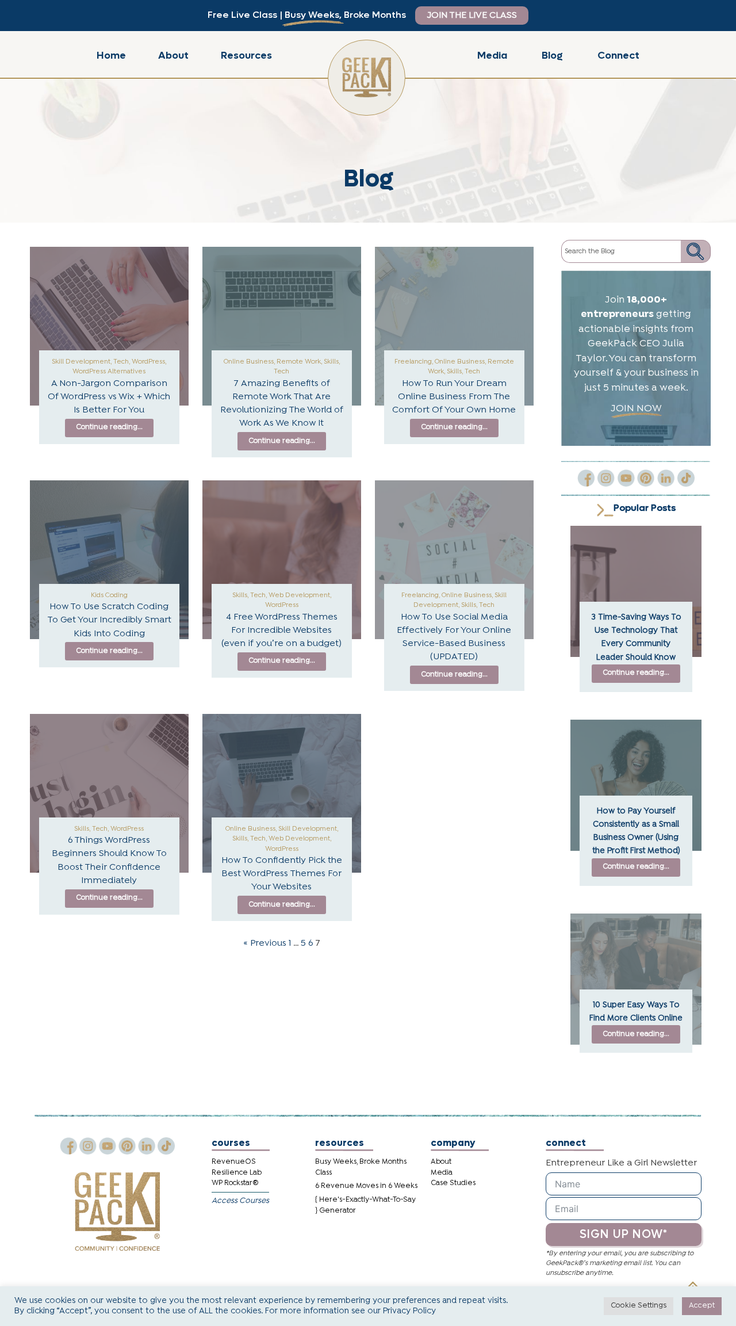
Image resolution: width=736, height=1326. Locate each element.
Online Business (249, 362)
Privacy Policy (409, 1311)
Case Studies (453, 1183)
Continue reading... (109, 427)
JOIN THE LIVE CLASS (472, 15)
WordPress (148, 362)
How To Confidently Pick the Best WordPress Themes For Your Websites (281, 874)
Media (492, 55)
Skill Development (81, 362)
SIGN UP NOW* (624, 1234)
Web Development (299, 595)
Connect (618, 55)
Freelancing (413, 362)
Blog (552, 55)
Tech (121, 362)
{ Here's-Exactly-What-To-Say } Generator (365, 1205)
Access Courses (240, 1201)
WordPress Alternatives (108, 372)
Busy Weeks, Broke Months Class (361, 1167)
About (173, 55)
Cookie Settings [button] (638, 1305)
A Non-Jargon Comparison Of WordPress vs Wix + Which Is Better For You (109, 397)
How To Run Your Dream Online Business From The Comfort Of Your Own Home (454, 397)
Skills (331, 362)
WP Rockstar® (235, 1183)
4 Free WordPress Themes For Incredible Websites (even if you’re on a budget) (281, 630)
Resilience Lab (237, 1172)
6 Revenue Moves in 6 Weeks (366, 1186)
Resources (246, 55)
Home (111, 55)
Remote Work (299, 362)
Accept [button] (702, 1305)
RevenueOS (234, 1161)
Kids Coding (109, 595)
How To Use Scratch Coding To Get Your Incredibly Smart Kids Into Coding (109, 620)
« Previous (264, 943)
